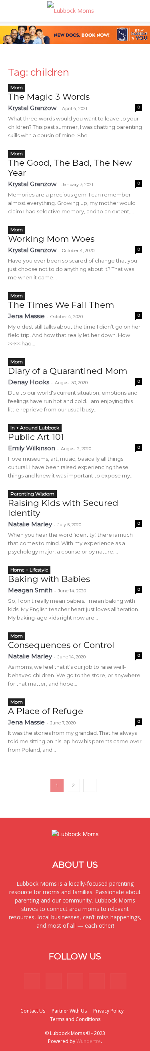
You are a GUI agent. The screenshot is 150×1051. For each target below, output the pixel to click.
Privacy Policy (108, 1010)
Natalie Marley (30, 524)
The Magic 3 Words (49, 97)
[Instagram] (54, 981)
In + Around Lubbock (34, 428)
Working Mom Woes (51, 239)
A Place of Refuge (45, 711)
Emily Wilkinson (31, 448)
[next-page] (89, 785)
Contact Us (32, 1010)
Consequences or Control (61, 645)
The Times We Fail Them (61, 305)
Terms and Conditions (75, 1019)
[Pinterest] (75, 981)
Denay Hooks (28, 382)
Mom (16, 87)
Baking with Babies (49, 579)
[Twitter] (97, 981)
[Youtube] (118, 981)
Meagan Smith (30, 590)
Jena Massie (26, 316)
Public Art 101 (36, 437)
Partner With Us (69, 1010)
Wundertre (88, 1041)
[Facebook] (32, 981)
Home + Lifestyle (29, 570)
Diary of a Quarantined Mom (67, 371)
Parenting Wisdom (32, 494)
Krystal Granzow (32, 108)
